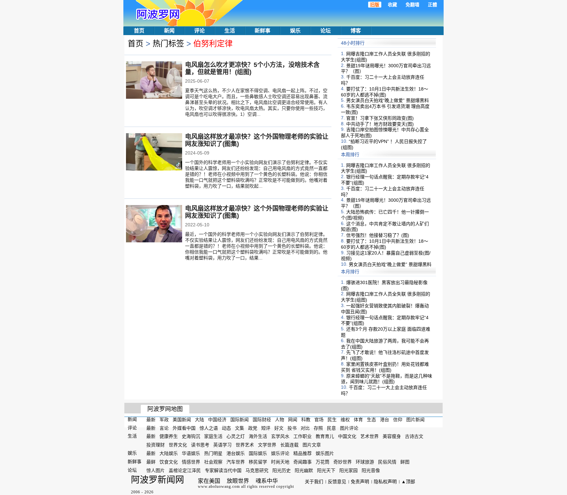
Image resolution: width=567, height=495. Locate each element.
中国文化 (347, 436)
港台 (384, 419)
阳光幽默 (304, 470)
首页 (139, 30)
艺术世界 (369, 436)
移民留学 (258, 461)
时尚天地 (280, 461)
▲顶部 (408, 481)
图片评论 (349, 427)
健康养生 (168, 436)
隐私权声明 (385, 481)
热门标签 (168, 43)
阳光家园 (348, 470)
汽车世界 (235, 461)
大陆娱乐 (168, 453)
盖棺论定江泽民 (185, 470)
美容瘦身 (392, 436)
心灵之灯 (235, 436)
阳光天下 (326, 470)
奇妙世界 (342, 461)
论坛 (325, 30)
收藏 (392, 4)
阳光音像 (371, 470)
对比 (305, 427)
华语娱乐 (191, 453)
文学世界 (267, 444)
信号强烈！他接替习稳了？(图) (377, 235)
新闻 (169, 30)
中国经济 (217, 419)
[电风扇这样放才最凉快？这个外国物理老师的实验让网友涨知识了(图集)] (154, 152)
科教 (305, 419)
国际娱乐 (258, 453)
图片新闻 (415, 419)
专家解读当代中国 (223, 470)
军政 (164, 419)
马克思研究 (256, 470)
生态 (371, 419)
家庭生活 (213, 436)
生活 (229, 30)
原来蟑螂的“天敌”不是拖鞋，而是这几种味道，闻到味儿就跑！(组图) (386, 378)
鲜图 (405, 461)
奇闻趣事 (302, 461)
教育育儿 (325, 436)
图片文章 (312, 444)
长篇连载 (289, 444)
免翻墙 (412, 4)
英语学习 (222, 444)
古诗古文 (414, 436)
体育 (358, 419)
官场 (319, 419)
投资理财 (155, 444)
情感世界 (191, 461)
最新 (151, 419)
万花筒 (322, 461)
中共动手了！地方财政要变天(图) (380, 123)
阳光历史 (281, 470)
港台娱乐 (235, 453)
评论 (199, 30)
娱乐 (295, 30)
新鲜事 (262, 30)
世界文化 (178, 444)
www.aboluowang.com (219, 486)
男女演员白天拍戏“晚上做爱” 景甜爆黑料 (387, 100)
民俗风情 (387, 461)
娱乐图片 (325, 453)
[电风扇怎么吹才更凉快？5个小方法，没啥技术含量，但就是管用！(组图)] (154, 80)
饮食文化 (168, 461)
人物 (279, 419)
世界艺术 (245, 444)
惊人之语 (209, 427)
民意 (331, 427)
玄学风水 (280, 436)
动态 (226, 427)
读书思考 (200, 444)
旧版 (374, 4)
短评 (265, 427)
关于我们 (314, 481)
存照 (318, 427)
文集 (239, 427)
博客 (355, 30)
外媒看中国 (184, 427)
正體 (432, 4)
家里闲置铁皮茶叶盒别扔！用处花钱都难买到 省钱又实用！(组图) (385, 367)
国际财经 (262, 419)
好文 (279, 427)
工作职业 (302, 436)
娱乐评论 (280, 453)
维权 (345, 419)
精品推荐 (302, 453)
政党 (252, 427)
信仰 (397, 419)
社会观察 (213, 461)
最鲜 (151, 461)
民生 (332, 419)
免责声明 (360, 481)
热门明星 (213, 453)
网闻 (292, 419)
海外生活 (258, 436)
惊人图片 (155, 470)
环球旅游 (365, 461)
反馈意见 (337, 481)
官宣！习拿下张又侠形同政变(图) (380, 118)
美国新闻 (182, 419)
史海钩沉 (191, 436)
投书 (292, 427)
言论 (164, 427)
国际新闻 (239, 419)
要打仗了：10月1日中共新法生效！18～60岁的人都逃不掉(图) (384, 91)
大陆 (199, 419)
